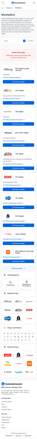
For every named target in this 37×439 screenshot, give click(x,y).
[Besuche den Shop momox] (7, 318)
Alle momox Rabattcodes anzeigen (12, 203)
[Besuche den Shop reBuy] (7, 301)
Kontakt (3, 427)
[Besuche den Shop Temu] (29, 363)
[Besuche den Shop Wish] (18, 372)
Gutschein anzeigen (18, 82)
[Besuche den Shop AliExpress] (7, 310)
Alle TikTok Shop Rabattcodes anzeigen (13, 221)
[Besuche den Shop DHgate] (29, 372)
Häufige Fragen (5, 419)
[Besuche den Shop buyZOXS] (18, 310)
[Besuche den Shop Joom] (7, 372)
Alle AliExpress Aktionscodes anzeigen (13, 140)
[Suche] (34, 2)
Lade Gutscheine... (17, 268)
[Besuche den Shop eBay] (18, 301)
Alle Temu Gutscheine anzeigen (11, 257)
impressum (18, 435)
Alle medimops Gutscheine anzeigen (13, 119)
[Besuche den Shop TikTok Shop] (18, 318)
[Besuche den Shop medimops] (29, 301)
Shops (3, 404)
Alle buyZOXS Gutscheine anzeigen (12, 164)
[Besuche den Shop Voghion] (29, 318)
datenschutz (28, 435)
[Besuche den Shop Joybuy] (7, 355)
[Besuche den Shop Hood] (7, 363)
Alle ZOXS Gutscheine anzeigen (11, 185)
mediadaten (9, 435)
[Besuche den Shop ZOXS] (29, 310)
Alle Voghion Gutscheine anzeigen (12, 239)
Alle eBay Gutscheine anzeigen (11, 98)
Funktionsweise (5, 422)
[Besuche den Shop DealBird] (29, 355)
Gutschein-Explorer (6, 401)
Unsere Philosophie (6, 417)
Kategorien (4, 407)
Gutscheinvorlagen (6, 409)
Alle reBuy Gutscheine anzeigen (11, 77)
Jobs (2, 425)
